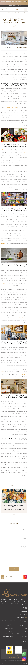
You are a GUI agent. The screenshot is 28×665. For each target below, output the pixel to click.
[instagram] (24, 659)
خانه (26, 628)
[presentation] (14, 515)
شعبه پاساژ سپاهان (9, 628)
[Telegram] (23, 608)
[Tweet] (8, 47)
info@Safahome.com (20, 617)
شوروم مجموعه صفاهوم (8, 636)
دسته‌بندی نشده (18, 12)
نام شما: (24, 529)
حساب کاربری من (23, 641)
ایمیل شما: (23, 538)
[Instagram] (25, 577)
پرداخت (25, 639)
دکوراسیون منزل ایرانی (22, 47)
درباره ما (25, 631)
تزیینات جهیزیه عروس (11, 107)
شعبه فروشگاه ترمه (9, 633)
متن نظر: (23, 547)
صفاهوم (24, 12)
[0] (5, 9)
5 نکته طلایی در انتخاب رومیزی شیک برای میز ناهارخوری (14, 506)
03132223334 (22, 614)
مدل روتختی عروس (19, 317)
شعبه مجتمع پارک (9, 631)
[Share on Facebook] (5, 47)
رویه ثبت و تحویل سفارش (22, 633)
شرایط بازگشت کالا (23, 636)
